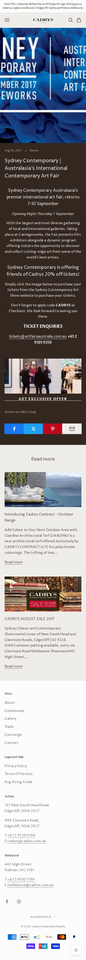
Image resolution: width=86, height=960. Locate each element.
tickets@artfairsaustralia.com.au (38, 336)
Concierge (13, 734)
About (10, 702)
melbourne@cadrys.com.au (30, 885)
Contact (11, 742)
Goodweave (15, 710)
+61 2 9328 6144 (21, 835)
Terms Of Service (19, 773)
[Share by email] (71, 429)
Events (34, 151)
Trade (9, 726)
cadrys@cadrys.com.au (26, 841)
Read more (13, 562)
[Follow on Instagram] (19, 901)
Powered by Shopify (53, 926)
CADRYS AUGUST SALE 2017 (29, 618)
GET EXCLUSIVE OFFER (43, 399)
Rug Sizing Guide (19, 782)
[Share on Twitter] (33, 429)
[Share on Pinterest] (52, 429)
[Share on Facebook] (14, 429)
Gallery (11, 718)
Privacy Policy (16, 766)
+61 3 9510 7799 (21, 879)
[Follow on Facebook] (7, 901)
